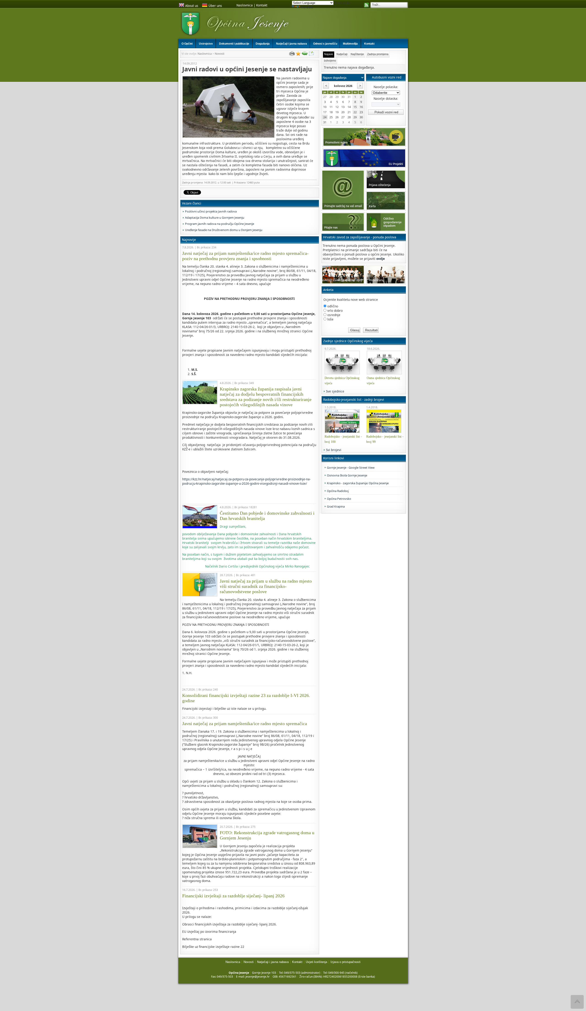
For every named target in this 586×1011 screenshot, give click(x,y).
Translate (307, 7)
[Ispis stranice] (292, 54)
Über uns (215, 5)
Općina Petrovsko (339, 499)
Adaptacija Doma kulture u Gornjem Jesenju (214, 217)
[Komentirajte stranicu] (305, 54)
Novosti (219, 54)
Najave (328, 54)
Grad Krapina (336, 506)
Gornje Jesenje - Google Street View (350, 467)
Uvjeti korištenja (316, 962)
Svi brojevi (333, 450)
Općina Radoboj (338, 491)
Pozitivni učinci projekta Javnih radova (211, 211)
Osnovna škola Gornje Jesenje (347, 475)
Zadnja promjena (377, 54)
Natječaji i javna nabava (273, 962)
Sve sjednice (335, 391)
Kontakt (261, 5)
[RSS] (366, 5)
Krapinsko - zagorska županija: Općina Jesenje (358, 483)
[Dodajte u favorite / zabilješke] (298, 54)
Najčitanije (357, 54)
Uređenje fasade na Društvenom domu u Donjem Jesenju (223, 230)
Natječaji (341, 54)
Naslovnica (244, 5)
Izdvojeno (330, 60)
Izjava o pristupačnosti (346, 962)
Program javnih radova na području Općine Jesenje (219, 224)
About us (191, 5)
